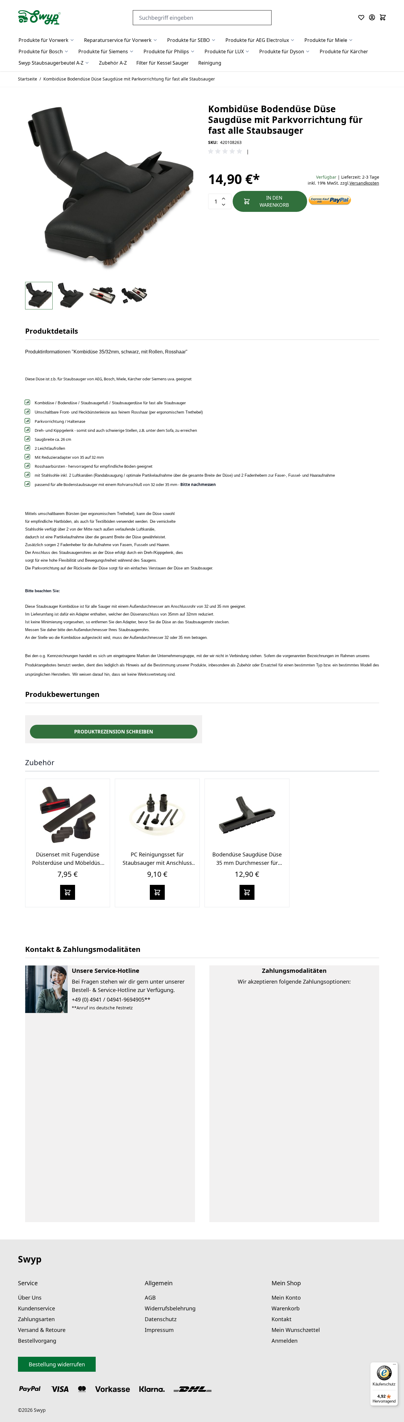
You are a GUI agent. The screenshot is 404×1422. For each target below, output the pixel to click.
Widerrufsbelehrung (170, 1308)
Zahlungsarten (36, 1319)
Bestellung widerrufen (57, 1364)
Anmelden (285, 1340)
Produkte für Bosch (41, 51)
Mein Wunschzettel (296, 1329)
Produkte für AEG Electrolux (257, 40)
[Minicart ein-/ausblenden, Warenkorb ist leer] (383, 17)
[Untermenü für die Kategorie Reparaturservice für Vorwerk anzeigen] (155, 40)
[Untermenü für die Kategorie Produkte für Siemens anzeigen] (132, 51)
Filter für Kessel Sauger (162, 63)
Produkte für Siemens (103, 51)
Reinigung (209, 63)
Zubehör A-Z (113, 63)
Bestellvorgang (37, 1340)
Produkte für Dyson (281, 51)
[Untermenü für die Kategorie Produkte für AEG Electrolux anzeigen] (292, 40)
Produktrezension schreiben (113, 731)
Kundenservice (36, 1308)
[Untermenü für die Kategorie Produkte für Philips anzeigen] (193, 51)
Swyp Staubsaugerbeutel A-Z (51, 63)
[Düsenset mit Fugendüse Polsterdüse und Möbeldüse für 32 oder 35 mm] (67, 814)
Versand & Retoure (41, 1329)
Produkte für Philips (166, 51)
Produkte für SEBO (188, 40)
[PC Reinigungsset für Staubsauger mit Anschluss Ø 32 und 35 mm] (157, 814)
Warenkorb (286, 1308)
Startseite (27, 79)
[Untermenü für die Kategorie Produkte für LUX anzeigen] (247, 51)
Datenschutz (160, 1319)
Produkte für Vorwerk (43, 40)
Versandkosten (364, 183)
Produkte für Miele (325, 40)
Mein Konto (286, 1297)
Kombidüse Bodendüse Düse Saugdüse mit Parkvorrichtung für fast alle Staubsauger (129, 79)
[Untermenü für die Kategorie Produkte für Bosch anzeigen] (66, 51)
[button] (226, 151)
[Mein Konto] (372, 17)
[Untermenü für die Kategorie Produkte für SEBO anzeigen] (214, 40)
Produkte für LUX (224, 51)
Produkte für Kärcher (344, 51)
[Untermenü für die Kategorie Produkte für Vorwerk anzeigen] (72, 40)
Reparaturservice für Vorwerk (118, 40)
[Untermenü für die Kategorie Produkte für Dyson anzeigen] (308, 51)
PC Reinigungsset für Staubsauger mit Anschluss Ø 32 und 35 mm (157, 863)
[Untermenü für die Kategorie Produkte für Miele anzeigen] (351, 40)
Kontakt (282, 1319)
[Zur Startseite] (39, 17)
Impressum (159, 1329)
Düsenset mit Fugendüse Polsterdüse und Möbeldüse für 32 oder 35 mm (67, 863)
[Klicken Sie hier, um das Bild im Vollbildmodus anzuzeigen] (110, 189)
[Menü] (394, 1365)
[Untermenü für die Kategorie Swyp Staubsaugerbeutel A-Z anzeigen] (87, 63)
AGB (150, 1297)
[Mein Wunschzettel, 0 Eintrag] (361, 17)
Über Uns (30, 1297)
